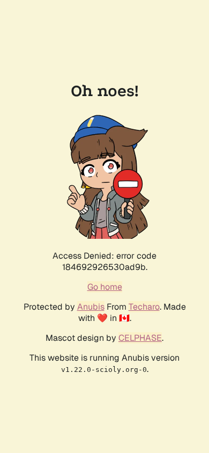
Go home (104, 287)
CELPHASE (140, 338)
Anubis (90, 306)
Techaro (144, 306)
